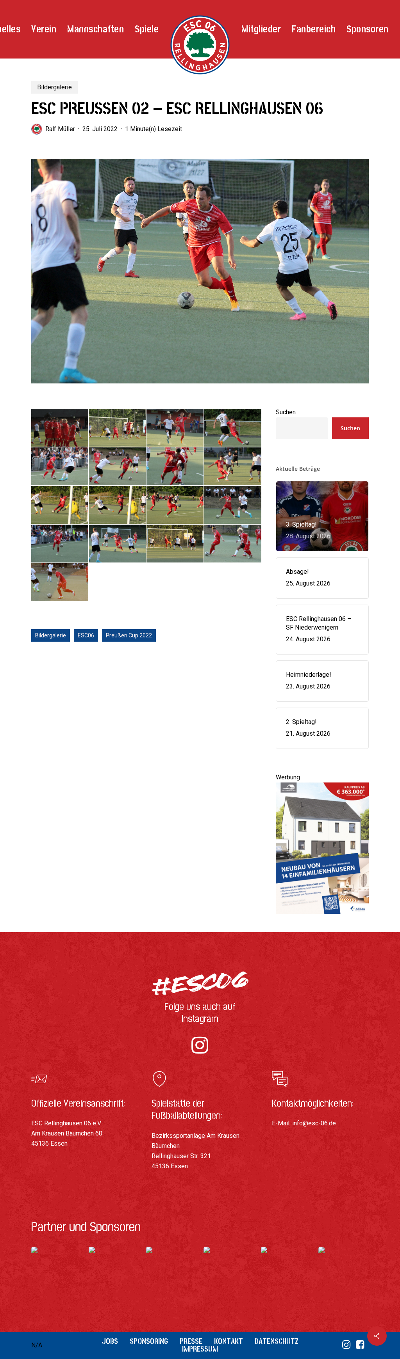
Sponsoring (149, 1341)
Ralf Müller (60, 129)
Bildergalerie (54, 87)
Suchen (286, 412)
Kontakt (228, 1341)
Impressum (200, 1349)
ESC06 (86, 635)
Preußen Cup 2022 (129, 635)
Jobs (110, 1341)
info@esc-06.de (314, 1123)
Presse (191, 1341)
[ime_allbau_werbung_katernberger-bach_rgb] (322, 917)
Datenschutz (276, 1341)
